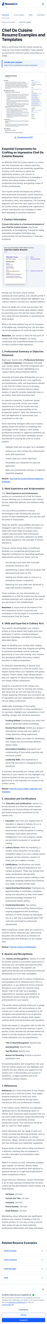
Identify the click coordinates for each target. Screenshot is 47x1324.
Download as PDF (25, 137)
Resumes (5, 15)
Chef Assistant (10, 1260)
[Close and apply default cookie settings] (43, 1289)
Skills (31, 15)
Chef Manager (10, 1269)
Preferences (23, 1310)
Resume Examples (8, 22)
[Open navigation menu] (43, 4)
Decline (23, 1315)
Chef (6, 1278)
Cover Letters (19, 15)
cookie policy (7, 1305)
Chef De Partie (10, 1251)
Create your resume (13, 62)
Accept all (23, 1320)
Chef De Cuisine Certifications (22, 947)
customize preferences (16, 1302)
